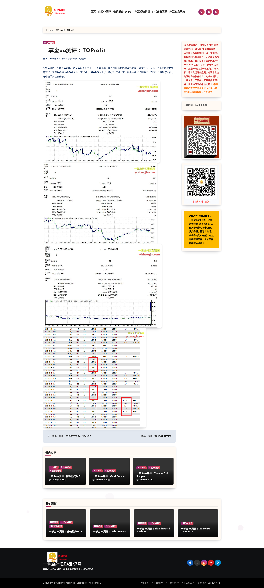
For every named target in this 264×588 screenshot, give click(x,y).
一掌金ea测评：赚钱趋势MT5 (65, 476)
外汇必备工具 (159, 12)
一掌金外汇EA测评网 (62, 564)
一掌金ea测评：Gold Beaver (108, 476)
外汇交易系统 (177, 12)
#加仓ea (82, 59)
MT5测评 (54, 467)
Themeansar (93, 583)
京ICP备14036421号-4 (208, 583)
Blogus (80, 583)
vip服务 (145, 583)
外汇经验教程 (142, 12)
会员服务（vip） (123, 12)
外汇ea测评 (104, 12)
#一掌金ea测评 (71, 59)
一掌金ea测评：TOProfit (74, 50)
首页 (93, 12)
